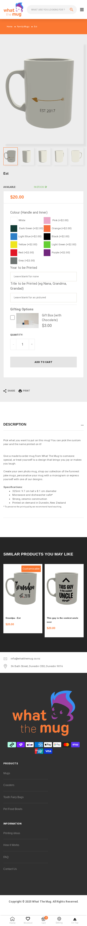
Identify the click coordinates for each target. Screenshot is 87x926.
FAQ (5, 857)
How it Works (11, 844)
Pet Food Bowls (12, 808)
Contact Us (10, 868)
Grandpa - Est (13, 618)
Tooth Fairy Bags (13, 797)
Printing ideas (11, 833)
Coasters (8, 785)
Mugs (6, 773)
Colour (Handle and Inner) (29, 212)
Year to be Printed (23, 268)
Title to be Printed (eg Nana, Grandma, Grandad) (38, 286)
